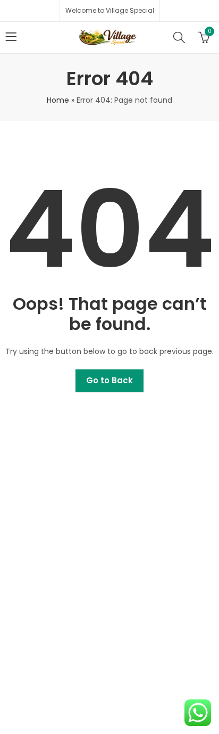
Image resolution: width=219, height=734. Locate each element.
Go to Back (109, 380)
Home (58, 100)
